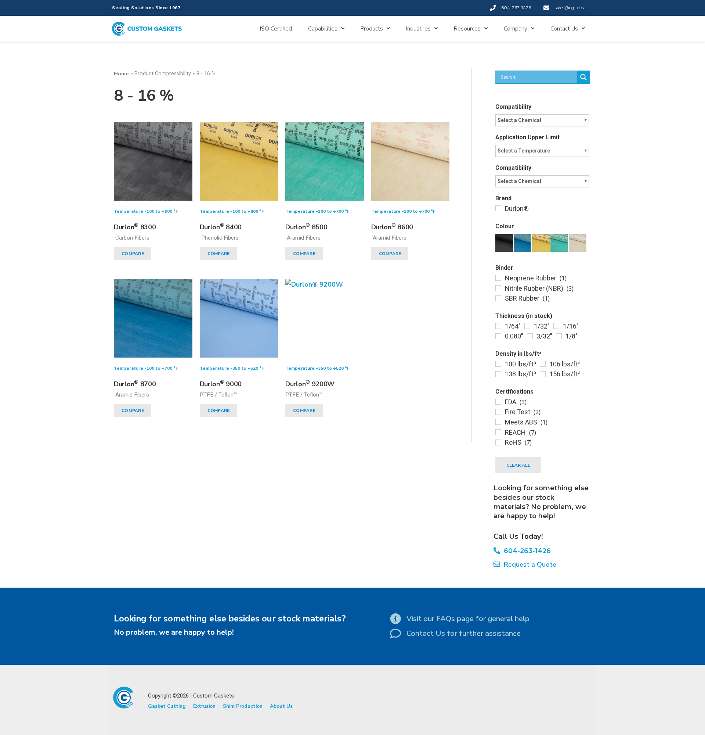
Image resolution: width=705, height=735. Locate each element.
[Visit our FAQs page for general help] (395, 618)
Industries (418, 28)
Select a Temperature (524, 151)
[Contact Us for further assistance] (395, 633)
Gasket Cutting (167, 706)
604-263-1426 (525, 551)
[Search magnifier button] (583, 77)
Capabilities (322, 28)
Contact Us (564, 28)
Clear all (518, 465)
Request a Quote (528, 564)
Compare (133, 254)
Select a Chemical (519, 120)
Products (372, 28)
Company (515, 28)
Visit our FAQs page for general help (467, 619)
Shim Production (243, 706)
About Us (281, 706)
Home (121, 73)
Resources (467, 28)
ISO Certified (276, 28)
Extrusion (204, 706)
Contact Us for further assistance (463, 633)
